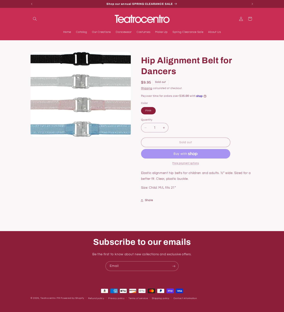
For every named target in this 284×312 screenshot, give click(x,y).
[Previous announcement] (31, 4)
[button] (35, 18)
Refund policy (96, 298)
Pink (150, 111)
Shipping (146, 88)
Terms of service (138, 298)
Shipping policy (160, 298)
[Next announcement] (252, 4)
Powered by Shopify (72, 298)
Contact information (185, 298)
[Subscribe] (173, 266)
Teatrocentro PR (50, 298)
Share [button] (149, 200)
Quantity (146, 119)
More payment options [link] (185, 163)
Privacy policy (116, 298)
